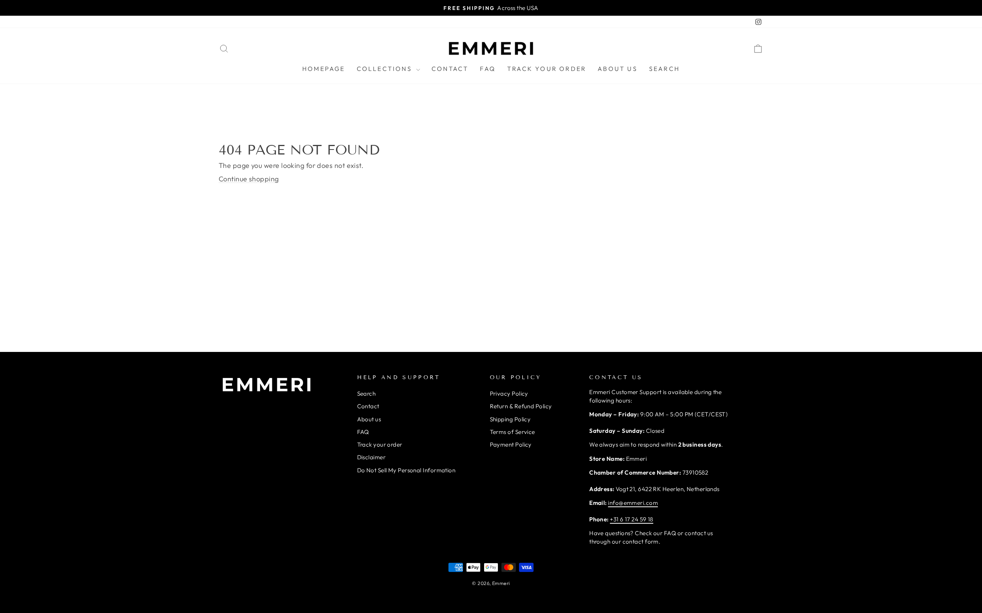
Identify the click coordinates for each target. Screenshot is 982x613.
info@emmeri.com (633, 502)
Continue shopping (249, 178)
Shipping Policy (510, 419)
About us (618, 68)
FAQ (488, 68)
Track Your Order (546, 68)
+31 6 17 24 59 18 (631, 519)
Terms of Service (512, 432)
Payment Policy (511, 444)
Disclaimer (371, 457)
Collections (385, 68)
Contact (450, 68)
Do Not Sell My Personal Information (406, 470)
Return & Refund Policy (521, 406)
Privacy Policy (509, 393)
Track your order (379, 444)
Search (664, 68)
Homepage (323, 68)
